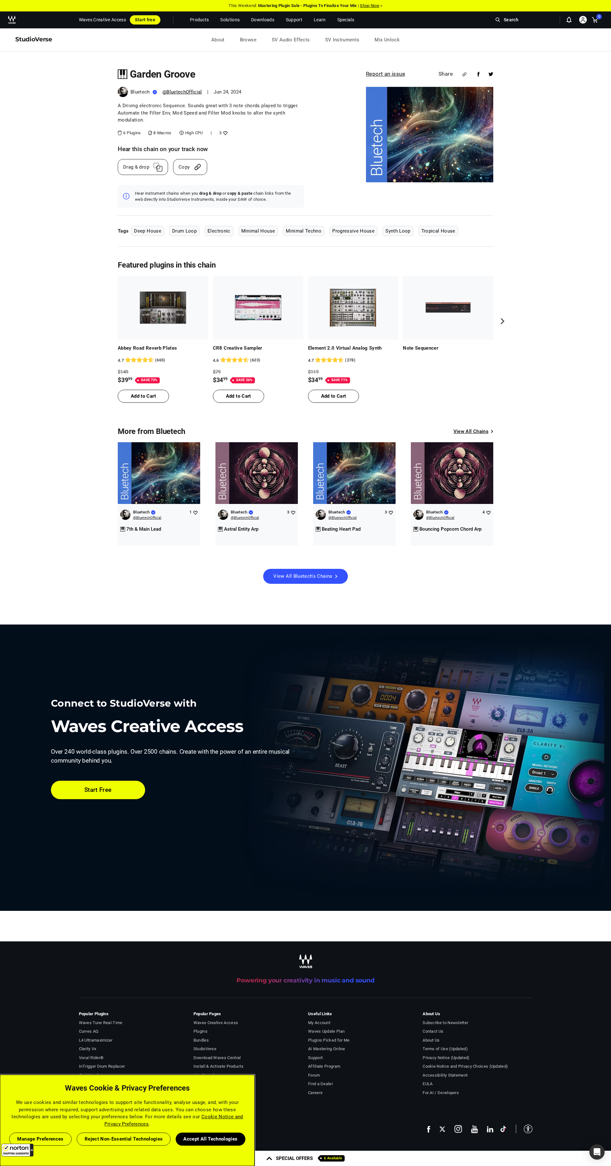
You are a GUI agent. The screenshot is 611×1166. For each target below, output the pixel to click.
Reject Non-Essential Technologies (124, 1139)
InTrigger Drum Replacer (102, 1066)
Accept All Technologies (210, 1139)
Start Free (98, 789)
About (218, 40)
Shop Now (369, 5)
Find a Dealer (320, 1083)
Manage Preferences (40, 1139)
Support (315, 1057)
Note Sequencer (420, 348)
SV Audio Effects (291, 40)
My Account (319, 1022)
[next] (500, 321)
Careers (315, 1092)
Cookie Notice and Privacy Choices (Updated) (465, 1066)
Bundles (201, 1040)
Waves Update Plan (326, 1031)
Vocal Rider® (91, 1057)
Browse (248, 40)
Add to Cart (143, 396)
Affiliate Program (324, 1066)
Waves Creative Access (102, 19)
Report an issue (385, 74)
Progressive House (353, 231)
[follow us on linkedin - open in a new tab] (490, 1129)
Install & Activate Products (218, 1066)
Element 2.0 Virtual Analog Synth (345, 348)
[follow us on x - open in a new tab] (442, 1129)
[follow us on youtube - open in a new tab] (474, 1129)
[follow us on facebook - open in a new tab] (428, 1129)
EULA (427, 1083)
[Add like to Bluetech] (195, 512)
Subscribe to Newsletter (445, 1022)
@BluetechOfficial (182, 92)
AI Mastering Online (326, 1048)
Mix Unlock (387, 40)
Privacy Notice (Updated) (446, 1057)
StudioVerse (204, 1048)
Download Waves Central (217, 1057)
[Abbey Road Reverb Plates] (163, 307)
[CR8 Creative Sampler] (258, 307)
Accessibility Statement (445, 1075)
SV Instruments (342, 40)
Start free (145, 19)
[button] (17, 1150)
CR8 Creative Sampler (237, 348)
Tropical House (438, 231)
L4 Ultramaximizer (96, 1040)
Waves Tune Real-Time (101, 1022)
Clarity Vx (87, 1048)
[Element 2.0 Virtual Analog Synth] (353, 307)
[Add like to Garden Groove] (224, 132)
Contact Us (433, 1031)
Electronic (218, 231)
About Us (431, 1040)
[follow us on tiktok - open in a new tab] (503, 1129)
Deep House (147, 231)
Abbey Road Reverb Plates (147, 348)
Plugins (200, 1031)
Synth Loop (398, 231)
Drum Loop (184, 231)
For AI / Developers (441, 1092)
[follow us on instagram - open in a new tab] (458, 1129)
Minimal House (258, 231)
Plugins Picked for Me (328, 1040)
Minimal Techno (303, 231)
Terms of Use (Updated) (445, 1048)
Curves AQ (89, 1031)
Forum (314, 1075)
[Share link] (464, 74)
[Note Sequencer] (448, 307)
